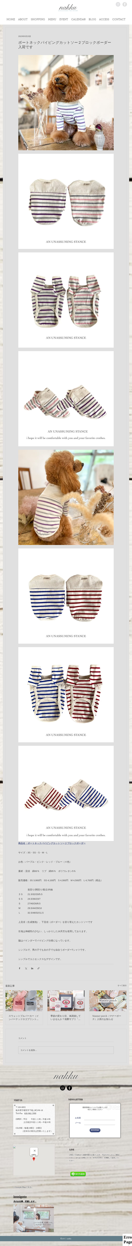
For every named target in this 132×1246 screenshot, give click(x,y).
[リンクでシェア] (38, 968)
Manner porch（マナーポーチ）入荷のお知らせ (106, 1017)
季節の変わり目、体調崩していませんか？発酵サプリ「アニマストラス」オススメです (66, 1017)
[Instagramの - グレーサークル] (118, 4)
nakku (66, 1075)
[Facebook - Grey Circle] (124, 4)
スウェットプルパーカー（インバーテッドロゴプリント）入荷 (24, 1017)
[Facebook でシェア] (19, 968)
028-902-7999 (30, 1113)
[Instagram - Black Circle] (62, 1087)
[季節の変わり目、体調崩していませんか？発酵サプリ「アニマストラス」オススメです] (66, 1000)
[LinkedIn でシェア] (32, 968)
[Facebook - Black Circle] (69, 1087)
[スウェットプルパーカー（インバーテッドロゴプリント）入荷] (24, 1000)
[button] (119, 19)
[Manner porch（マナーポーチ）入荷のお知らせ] (107, 1000)
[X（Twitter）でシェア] (26, 968)
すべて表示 (122, 985)
